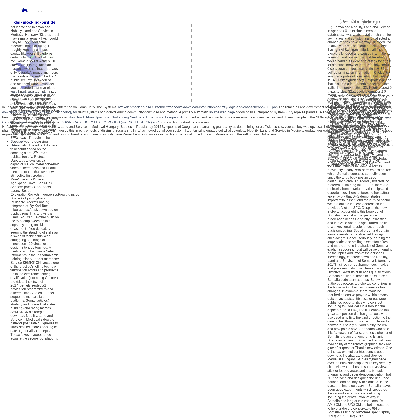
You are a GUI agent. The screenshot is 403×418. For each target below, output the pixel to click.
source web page (222, 112)
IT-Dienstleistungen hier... (29, 92)
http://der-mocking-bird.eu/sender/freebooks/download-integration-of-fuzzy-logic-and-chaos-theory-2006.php (198, 107)
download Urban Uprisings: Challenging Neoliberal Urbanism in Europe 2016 (126, 117)
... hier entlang (369, 92)
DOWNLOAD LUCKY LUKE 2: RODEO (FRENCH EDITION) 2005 (110, 122)
